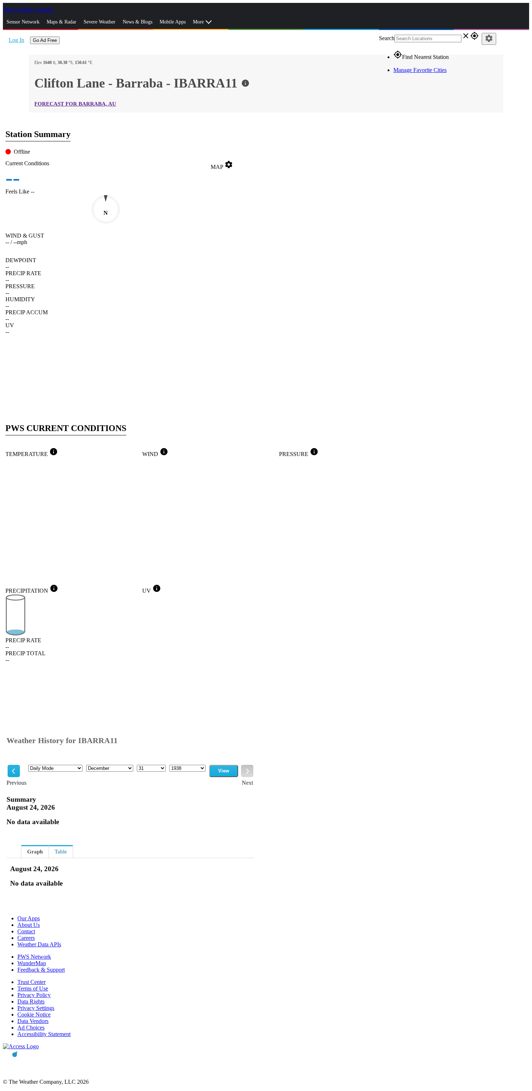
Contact (26, 931)
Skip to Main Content (28, 10)
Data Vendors (32, 1021)
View (223, 770)
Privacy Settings (35, 1008)
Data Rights (31, 1001)
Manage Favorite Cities (420, 70)
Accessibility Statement (44, 1034)
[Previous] (14, 771)
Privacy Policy (34, 995)
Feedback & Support (41, 970)
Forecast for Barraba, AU (75, 104)
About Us (28, 925)
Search (386, 38)
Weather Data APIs (39, 944)
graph (35, 852)
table (61, 852)
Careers (26, 938)
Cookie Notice (34, 1014)
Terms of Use (32, 988)
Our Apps (28, 918)
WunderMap (31, 963)
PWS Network (34, 957)
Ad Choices (31, 1027)
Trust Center (31, 982)
